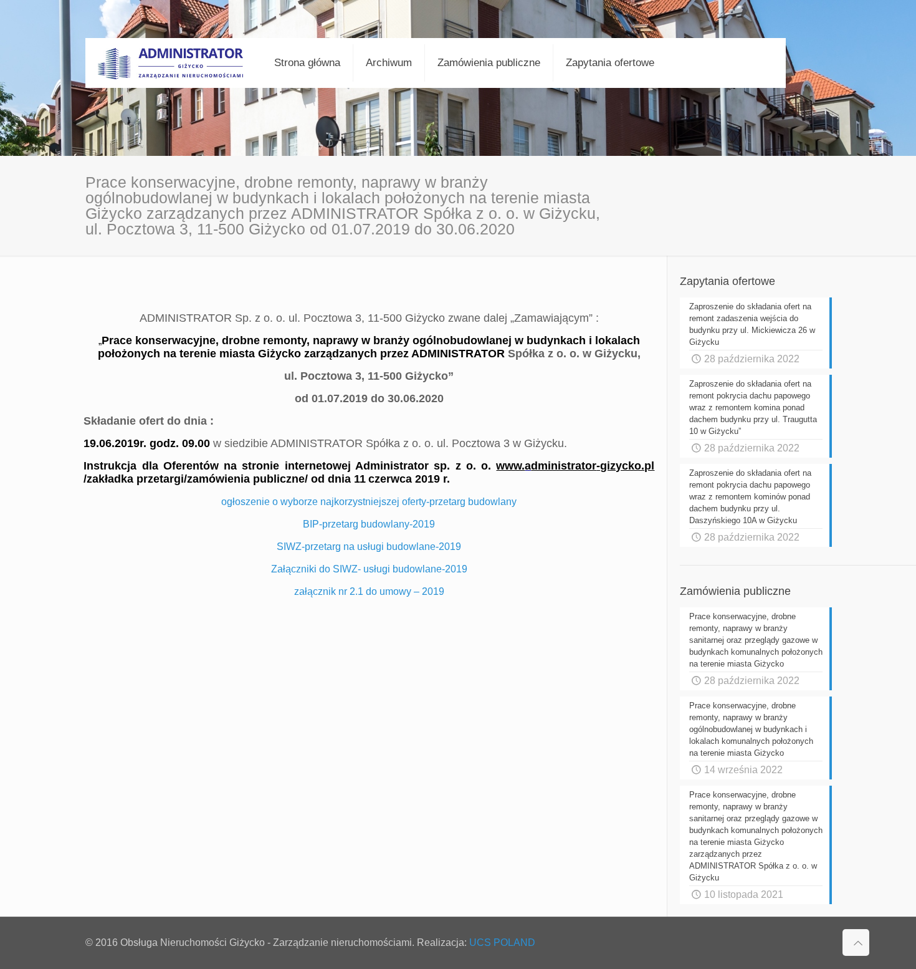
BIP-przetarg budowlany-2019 (369, 524)
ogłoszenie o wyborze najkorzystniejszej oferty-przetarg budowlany (369, 501)
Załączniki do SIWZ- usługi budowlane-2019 (369, 569)
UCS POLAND (502, 942)
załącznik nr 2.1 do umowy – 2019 (369, 591)
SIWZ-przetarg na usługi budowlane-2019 (369, 546)
